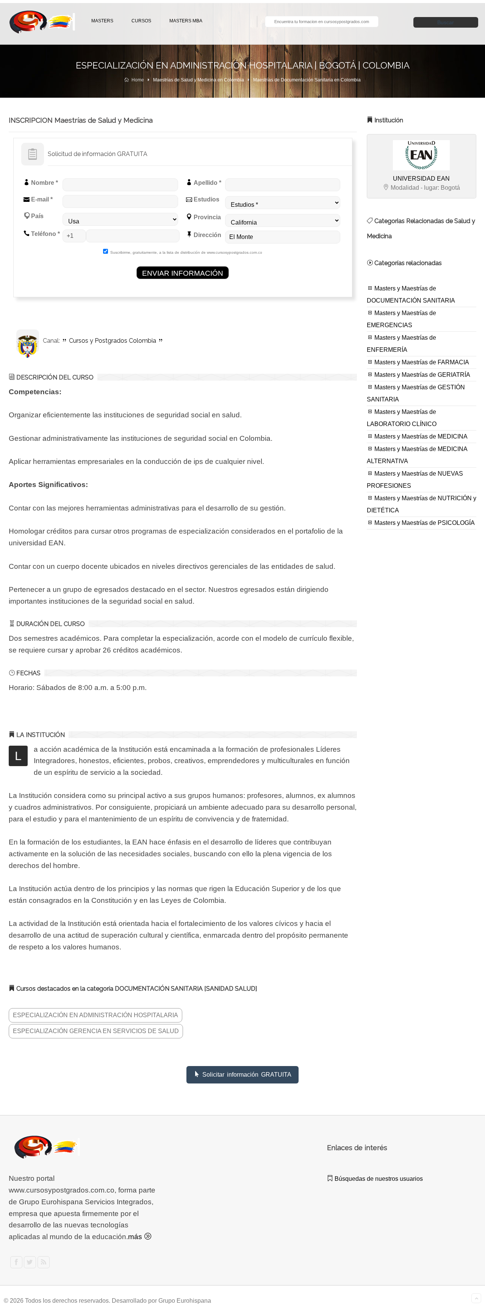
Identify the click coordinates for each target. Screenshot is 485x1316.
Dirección (206, 235)
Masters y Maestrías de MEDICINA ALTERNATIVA (417, 455)
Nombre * (44, 183)
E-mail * (41, 199)
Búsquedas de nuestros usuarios (378, 1179)
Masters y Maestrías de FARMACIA (421, 362)
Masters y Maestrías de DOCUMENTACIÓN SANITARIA (411, 294)
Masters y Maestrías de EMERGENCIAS (401, 319)
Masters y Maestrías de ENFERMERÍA (401, 343)
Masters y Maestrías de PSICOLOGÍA (424, 523)
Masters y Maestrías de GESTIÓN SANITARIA (416, 393)
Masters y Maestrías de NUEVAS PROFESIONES (415, 479)
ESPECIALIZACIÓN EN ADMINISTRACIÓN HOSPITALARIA (95, 1015)
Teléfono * (45, 234)
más (136, 1237)
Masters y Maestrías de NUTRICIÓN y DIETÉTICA (421, 504)
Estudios (205, 199)
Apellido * (206, 183)
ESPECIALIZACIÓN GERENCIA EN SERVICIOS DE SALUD (96, 1031)
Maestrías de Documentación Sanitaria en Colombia (307, 80)
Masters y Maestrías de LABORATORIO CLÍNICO (401, 418)
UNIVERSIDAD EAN (421, 178)
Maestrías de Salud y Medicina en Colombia (198, 80)
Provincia (206, 217)
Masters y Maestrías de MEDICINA (420, 436)
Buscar (445, 22)
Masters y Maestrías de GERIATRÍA (421, 375)
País (37, 216)
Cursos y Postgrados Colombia (112, 340)
